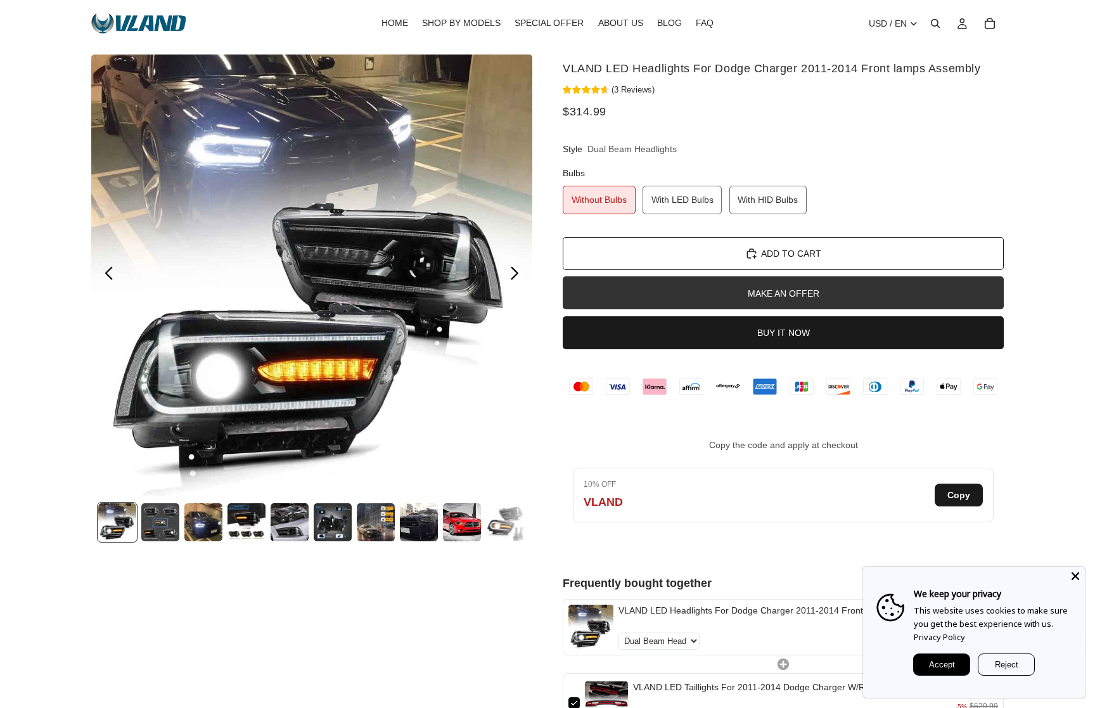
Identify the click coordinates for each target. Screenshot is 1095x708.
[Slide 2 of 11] (160, 522)
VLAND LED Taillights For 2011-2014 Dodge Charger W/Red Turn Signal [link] (778, 687)
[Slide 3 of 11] (203, 522)
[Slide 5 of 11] (290, 522)
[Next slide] (518, 275)
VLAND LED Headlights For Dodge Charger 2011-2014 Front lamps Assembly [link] (774, 610)
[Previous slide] (105, 275)
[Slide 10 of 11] (505, 522)
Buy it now (783, 333)
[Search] (935, 23)
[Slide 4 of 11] (246, 522)
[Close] (1075, 576)
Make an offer (783, 293)
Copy (958, 495)
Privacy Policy (939, 637)
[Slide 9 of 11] (462, 522)
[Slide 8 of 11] (419, 522)
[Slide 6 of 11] (333, 522)
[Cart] (990, 23)
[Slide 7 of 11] (376, 522)
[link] (590, 627)
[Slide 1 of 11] (117, 522)
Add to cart (791, 253)
